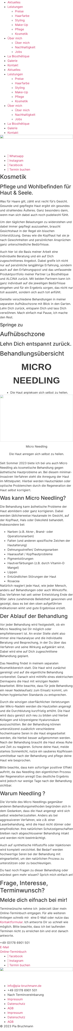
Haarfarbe (22, 16)
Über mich (14, 38)
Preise (19, 11)
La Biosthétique (18, 56)
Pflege (19, 29)
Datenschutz (16, 1004)
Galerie (12, 61)
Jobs (18, 52)
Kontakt (12, 65)
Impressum (15, 999)
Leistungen (15, 7)
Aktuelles (13, 2)
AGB (10, 1008)
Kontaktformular (11, 922)
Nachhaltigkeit (25, 47)
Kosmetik (21, 34)
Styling (20, 20)
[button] (15, 942)
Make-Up (21, 25)
